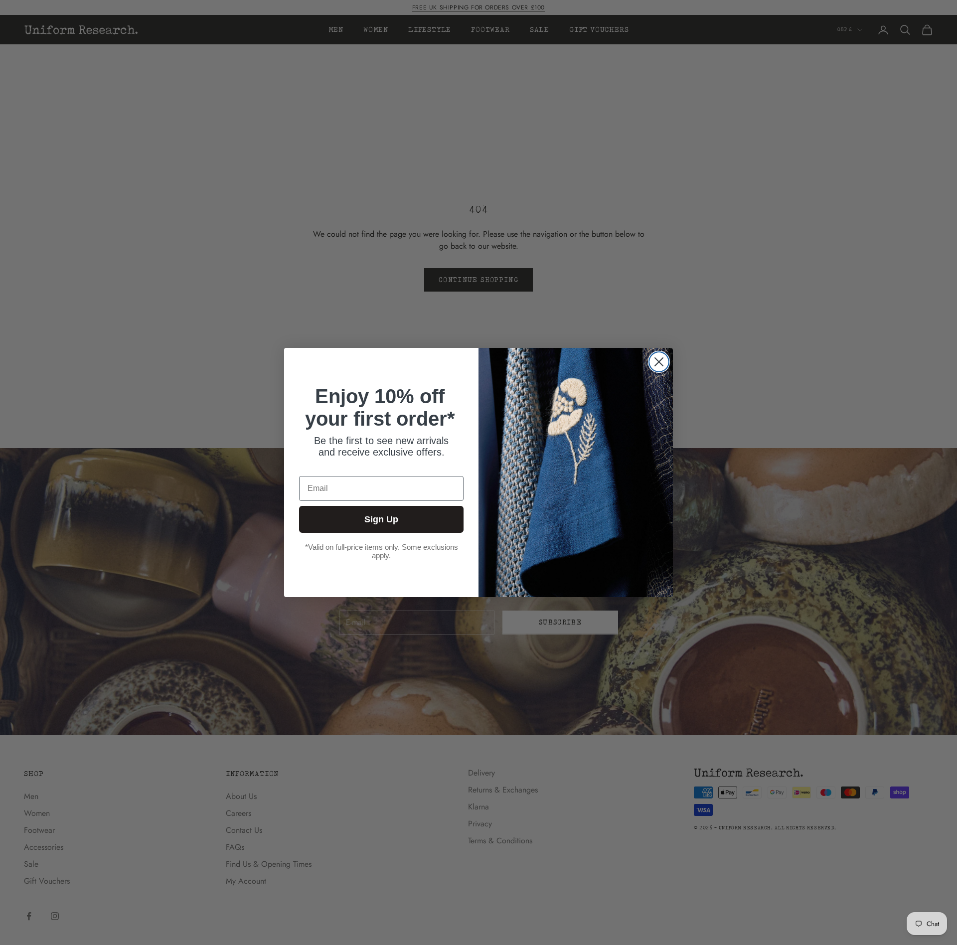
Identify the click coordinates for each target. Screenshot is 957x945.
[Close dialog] (659, 362)
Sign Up (381, 519)
